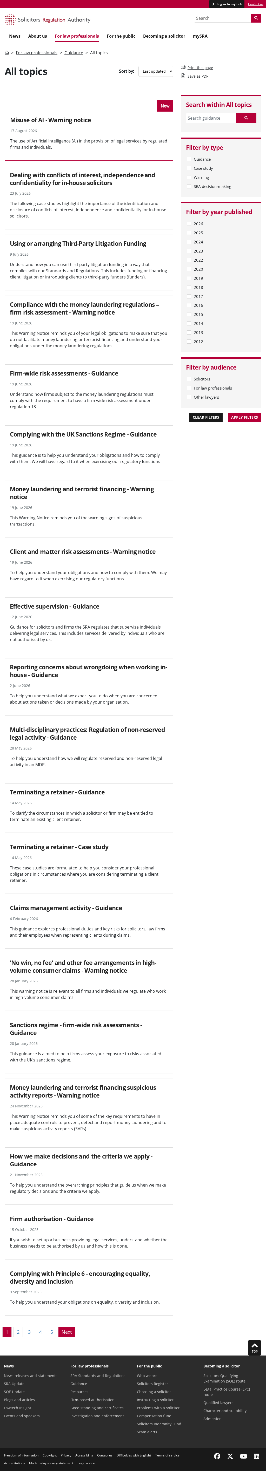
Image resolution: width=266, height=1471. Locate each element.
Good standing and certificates (97, 1407)
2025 (198, 232)
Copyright (50, 1455)
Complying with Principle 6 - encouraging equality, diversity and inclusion (80, 1277)
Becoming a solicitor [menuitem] (164, 36)
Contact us (255, 4)
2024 (198, 241)
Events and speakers (22, 1415)
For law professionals (36, 53)
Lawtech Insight (17, 1407)
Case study (203, 168)
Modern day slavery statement (51, 1463)
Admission (212, 1418)
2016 (198, 305)
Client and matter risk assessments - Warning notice (83, 551)
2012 (198, 341)
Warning (201, 177)
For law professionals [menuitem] (77, 36)
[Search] (256, 18)
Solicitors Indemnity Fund (159, 1423)
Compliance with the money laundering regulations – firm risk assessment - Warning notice (84, 308)
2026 (198, 223)
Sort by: (126, 71)
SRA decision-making (212, 186)
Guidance (73, 53)
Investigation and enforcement (97, 1415)
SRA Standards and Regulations (97, 1375)
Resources (79, 1391)
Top (255, 1351)
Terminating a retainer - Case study (59, 847)
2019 (198, 278)
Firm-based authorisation (92, 1399)
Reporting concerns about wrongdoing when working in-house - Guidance (88, 671)
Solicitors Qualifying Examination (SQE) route (224, 1378)
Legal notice (86, 1463)
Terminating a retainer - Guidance (57, 792)
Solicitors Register (152, 1383)
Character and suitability (225, 1410)
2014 (198, 323)
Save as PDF (198, 76)
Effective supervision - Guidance (54, 606)
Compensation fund (154, 1415)
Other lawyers (206, 397)
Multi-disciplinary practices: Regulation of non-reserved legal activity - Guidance (87, 733)
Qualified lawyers (218, 1402)
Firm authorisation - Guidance (52, 1219)
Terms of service (167, 1455)
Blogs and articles (19, 1399)
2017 (198, 296)
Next (67, 1332)
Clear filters (206, 417)
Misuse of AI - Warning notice (50, 120)
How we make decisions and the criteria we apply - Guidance (81, 1160)
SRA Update (14, 1383)
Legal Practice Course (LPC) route (226, 1392)
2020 (198, 269)
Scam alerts (147, 1431)
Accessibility (84, 1455)
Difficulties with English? (134, 1455)
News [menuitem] (15, 36)
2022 (198, 260)
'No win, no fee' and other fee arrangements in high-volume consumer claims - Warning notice (83, 966)
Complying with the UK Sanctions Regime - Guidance (83, 434)
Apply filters (244, 417)
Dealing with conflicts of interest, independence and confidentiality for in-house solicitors (82, 179)
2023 (198, 251)
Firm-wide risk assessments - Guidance (64, 373)
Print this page (200, 67)
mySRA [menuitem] (200, 36)
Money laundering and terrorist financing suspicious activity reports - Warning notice (83, 1091)
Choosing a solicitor (154, 1391)
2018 (198, 287)
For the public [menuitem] (121, 36)
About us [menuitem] (37, 36)
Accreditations (14, 1463)
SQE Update (14, 1391)
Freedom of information (21, 1455)
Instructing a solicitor (155, 1399)
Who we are (147, 1375)
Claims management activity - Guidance (66, 908)
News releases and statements (30, 1375)
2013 (198, 332)
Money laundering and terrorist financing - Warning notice (82, 493)
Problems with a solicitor (158, 1407)
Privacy (66, 1455)
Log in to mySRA (229, 4)
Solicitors (202, 379)
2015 (198, 314)
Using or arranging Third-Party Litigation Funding (78, 243)
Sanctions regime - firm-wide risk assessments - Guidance (76, 1029)
